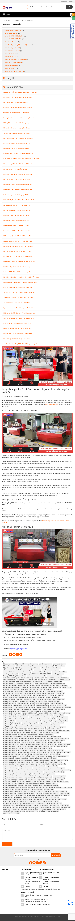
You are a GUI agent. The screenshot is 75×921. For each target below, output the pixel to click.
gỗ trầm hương (15, 689)
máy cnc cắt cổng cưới (23, 721)
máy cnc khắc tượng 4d (10, 760)
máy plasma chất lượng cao (45, 795)
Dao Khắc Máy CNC (11, 42)
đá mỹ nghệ (42, 676)
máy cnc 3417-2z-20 (38, 715)
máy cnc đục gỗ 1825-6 (26, 738)
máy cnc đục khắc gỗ (54, 742)
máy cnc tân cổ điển (23, 770)
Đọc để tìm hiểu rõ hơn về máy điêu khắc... (16, 102)
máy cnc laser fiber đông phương (27, 764)
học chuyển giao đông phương (52, 691)
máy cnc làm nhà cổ (24, 762)
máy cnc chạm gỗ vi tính (52, 728)
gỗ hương (44, 687)
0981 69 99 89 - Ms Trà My (33, 878)
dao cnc (49, 676)
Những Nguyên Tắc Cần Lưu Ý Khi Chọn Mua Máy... (19, 313)
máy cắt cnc (56, 697)
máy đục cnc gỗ (42, 779)
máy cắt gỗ (19, 699)
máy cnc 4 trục (23, 717)
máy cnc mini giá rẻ (44, 764)
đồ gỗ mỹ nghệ (39, 677)
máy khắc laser (49, 789)
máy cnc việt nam (8, 778)
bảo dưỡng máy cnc (45, 664)
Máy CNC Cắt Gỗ (10, 54)
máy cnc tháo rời (48, 770)
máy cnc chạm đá (8, 728)
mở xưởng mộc (27, 799)
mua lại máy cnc (38, 799)
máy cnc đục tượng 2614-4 (25, 746)
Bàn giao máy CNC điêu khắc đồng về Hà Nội (17, 164)
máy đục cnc (32, 779)
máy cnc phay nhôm (25, 768)
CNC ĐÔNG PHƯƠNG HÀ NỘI (41, 674)
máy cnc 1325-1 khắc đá (43, 707)
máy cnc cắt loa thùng (21, 725)
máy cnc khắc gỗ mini (35, 758)
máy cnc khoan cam (25, 760)
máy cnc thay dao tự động (63, 770)
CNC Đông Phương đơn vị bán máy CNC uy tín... (18, 318)
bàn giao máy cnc (32, 664)
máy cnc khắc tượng (50, 758)
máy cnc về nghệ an (59, 776)
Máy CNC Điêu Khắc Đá (12, 51)
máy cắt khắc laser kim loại (28, 701)
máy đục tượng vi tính (25, 785)
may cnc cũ (17, 732)
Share (4, 655)
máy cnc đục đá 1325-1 (42, 736)
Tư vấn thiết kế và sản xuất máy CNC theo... (17, 303)
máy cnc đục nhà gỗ (64, 744)
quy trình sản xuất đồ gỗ (10, 803)
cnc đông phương (24, 674)
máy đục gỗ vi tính (62, 781)
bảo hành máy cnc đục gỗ (46, 666)
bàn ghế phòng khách (18, 664)
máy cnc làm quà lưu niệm (53, 762)
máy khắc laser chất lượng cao (12, 791)
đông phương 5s (50, 677)
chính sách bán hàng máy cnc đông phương (17, 672)
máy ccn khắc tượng (56, 703)
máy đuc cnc (23, 779)
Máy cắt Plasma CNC (11, 65)
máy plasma (31, 795)
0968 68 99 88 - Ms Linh (33, 882)
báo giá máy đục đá (59, 664)
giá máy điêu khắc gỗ (10, 685)
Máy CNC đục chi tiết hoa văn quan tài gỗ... (16, 215)
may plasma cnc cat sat (62, 795)
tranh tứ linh (56, 807)
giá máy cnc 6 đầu (9, 681)
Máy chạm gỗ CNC (11, 56)
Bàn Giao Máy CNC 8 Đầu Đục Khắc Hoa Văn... (18, 256)
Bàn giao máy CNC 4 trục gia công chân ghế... (17, 210)
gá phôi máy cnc (32, 679)
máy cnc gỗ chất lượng (63, 752)
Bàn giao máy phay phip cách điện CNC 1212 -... (18, 251)
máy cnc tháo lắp (36, 770)
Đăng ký (71, 1)
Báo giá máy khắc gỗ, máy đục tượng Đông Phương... (20, 92)
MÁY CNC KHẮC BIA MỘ (41, 754)
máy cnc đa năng (36, 732)
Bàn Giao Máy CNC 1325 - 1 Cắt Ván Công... (17, 267)
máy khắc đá (40, 787)
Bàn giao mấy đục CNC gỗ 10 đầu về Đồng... (17, 179)
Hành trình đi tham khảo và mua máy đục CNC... (18, 246)
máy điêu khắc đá (30, 778)
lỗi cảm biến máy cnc (39, 695)
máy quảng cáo (8, 797)
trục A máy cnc (65, 807)
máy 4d (48, 697)
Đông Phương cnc (62, 677)
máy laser (39, 793)
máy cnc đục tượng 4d (42, 746)
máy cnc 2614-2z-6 (55, 713)
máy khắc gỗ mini (37, 789)
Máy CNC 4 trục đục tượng (13, 62)
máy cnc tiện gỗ (8, 772)
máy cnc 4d (46, 717)
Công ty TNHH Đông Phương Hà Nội (14, 676)
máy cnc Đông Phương (46, 734)
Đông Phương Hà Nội (52, 404)
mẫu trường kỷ (23, 697)
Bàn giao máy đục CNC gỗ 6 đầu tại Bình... (16, 148)
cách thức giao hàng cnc (32, 668)
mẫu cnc (60, 695)
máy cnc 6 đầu (7, 719)
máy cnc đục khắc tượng (11, 744)
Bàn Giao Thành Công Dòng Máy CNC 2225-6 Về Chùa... (21, 277)
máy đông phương (59, 778)
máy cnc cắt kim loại (57, 723)
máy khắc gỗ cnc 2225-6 (22, 789)
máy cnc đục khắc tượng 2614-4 (30, 744)
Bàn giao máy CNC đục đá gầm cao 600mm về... (18, 184)
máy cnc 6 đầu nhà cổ (38, 719)
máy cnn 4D (19, 778)
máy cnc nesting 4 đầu (59, 764)
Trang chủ (7, 20)
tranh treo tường (46, 807)
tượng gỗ (24, 809)
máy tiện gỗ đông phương (51, 797)
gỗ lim (50, 687)
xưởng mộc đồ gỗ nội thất (11, 813)
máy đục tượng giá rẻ (10, 785)
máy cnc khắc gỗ (8, 758)
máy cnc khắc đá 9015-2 (61, 756)
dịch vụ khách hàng (27, 677)
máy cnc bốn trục (62, 719)
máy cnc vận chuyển (25, 774)
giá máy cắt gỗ (42, 679)
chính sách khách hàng (59, 672)
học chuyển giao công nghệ (33, 691)
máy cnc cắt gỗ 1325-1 (60, 721)
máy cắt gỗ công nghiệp (44, 699)
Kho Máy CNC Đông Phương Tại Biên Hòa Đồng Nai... (20, 282)
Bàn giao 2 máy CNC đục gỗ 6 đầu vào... (16, 169)
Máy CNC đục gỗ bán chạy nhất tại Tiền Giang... (18, 174)
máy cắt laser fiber (54, 701)
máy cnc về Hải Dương (45, 776)
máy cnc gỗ (51, 752)
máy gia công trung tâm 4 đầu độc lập (15, 787)
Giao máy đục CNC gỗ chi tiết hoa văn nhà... (17, 231)
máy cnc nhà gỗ (40, 766)
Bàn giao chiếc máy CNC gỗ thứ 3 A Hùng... (16, 225)
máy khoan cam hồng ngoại (25, 793)
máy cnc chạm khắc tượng (61, 730)
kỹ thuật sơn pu (41, 693)
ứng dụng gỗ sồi (33, 809)
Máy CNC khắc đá (10, 68)
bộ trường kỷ (19, 668)
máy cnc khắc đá (55, 754)
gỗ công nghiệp (34, 687)
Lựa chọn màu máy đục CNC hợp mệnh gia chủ (18, 308)
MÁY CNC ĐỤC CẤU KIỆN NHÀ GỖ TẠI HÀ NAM (18, 200)
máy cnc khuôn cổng (9, 762)
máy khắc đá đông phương (54, 787)
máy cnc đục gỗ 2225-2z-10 (44, 738)
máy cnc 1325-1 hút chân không (25, 707)
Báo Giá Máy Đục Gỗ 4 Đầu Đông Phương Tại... (18, 333)
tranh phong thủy (34, 807)
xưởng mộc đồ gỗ (53, 811)
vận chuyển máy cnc (59, 809)
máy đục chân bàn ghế (10, 779)
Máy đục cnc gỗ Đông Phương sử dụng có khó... (18, 97)
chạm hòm (37, 670)
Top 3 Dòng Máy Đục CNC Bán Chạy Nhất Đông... (18, 297)
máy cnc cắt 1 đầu (9, 721)
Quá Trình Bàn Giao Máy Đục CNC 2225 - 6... (17, 323)
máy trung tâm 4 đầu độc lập (12, 799)
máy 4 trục (41, 697)
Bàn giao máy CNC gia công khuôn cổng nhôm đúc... (19, 261)
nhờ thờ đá (15, 801)
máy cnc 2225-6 (36, 711)
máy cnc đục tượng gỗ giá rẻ (43, 748)
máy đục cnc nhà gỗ (9, 781)
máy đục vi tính (37, 785)
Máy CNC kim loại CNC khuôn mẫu (16, 59)
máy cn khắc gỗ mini (42, 705)
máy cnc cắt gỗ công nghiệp (12, 723)
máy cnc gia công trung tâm (27, 752)
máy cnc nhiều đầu (52, 766)
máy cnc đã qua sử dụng (51, 732)
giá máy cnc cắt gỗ (38, 681)
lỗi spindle (51, 695)
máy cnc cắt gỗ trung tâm (30, 723)
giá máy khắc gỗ (35, 685)
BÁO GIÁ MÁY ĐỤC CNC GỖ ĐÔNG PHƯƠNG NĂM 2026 (21, 159)
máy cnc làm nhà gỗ (37, 762)
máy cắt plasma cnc (9, 703)
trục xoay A (6, 809)
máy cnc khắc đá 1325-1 (11, 756)
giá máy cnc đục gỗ (9, 683)
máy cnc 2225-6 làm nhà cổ (50, 711)
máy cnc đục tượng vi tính (55, 750)
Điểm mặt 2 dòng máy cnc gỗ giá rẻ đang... (16, 128)
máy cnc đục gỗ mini (58, 740)
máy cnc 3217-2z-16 (23, 715)
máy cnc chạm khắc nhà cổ (43, 730)
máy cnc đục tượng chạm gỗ (59, 746)
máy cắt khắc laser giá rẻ (11, 701)
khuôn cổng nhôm (29, 693)
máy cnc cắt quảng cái (36, 725)
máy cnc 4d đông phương (59, 717)
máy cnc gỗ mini (27, 754)
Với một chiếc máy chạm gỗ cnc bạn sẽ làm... (17, 133)
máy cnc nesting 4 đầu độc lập (12, 766)
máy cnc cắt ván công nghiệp (56, 727)
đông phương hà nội (9, 679)
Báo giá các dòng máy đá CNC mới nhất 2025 (17, 241)
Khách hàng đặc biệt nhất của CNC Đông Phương (18, 236)
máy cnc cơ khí (8, 732)
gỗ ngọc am (57, 687)
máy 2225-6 (33, 697)
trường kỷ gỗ (16, 809)
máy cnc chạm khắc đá (10, 730)
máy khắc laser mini (9, 793)
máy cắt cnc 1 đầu (9, 699)
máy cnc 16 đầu (48, 709)
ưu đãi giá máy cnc (45, 809)
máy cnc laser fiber (9, 764)
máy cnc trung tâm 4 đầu (35, 772)
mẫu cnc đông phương (10, 697)
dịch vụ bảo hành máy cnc (11, 677)
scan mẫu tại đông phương (24, 805)
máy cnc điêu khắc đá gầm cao (28, 734)
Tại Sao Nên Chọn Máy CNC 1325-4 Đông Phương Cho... (21, 344)
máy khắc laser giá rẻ (44, 791)
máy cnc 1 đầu (61, 705)
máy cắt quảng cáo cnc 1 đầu (39, 703)
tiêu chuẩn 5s (64, 805)
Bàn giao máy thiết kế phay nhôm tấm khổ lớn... (18, 189)
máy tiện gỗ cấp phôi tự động (32, 797)
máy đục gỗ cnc (51, 781)
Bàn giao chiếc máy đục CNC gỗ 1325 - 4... (16, 205)
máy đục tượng (19, 783)
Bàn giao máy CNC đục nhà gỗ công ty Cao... (17, 143)
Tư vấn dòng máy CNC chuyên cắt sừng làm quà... (19, 292)
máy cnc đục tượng (9, 746)
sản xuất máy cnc (8, 805)
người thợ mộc (62, 799)
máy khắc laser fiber (30, 791)
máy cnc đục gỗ (56, 736)
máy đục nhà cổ (8, 783)
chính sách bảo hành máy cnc (41, 672)
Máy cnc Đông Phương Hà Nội (12, 736)
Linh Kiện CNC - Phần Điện (13, 39)
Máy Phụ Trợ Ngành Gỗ (12, 48)
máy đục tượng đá (51, 783)
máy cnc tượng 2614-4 (10, 774)
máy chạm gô (7, 705)
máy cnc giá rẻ (41, 752)
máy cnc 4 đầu (58, 715)
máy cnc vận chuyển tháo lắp (12, 776)
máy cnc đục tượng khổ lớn (37, 750)
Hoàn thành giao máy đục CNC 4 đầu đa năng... (18, 328)
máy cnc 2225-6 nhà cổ (29, 713)
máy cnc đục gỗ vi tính (28, 742)
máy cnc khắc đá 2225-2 (27, 756)
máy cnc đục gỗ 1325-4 (10, 738)
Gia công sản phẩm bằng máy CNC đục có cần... (18, 287)
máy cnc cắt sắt (28, 727)
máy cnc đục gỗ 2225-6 (61, 738)
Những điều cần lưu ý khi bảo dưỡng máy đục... (18, 123)
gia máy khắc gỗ (23, 685)
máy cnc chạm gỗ (21, 728)
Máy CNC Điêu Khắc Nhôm (13, 30)
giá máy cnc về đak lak (58, 683)
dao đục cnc (57, 676)
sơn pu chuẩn (44, 805)
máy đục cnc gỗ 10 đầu (56, 779)
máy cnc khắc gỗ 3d (21, 758)
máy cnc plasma (38, 768)
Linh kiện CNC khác (11, 33)
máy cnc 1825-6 (60, 709)
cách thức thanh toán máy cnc (50, 668)
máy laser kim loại (20, 795)
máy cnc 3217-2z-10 (9, 715)
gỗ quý (64, 687)
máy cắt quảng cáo (23, 703)
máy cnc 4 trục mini (35, 717)
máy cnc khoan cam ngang (59, 760)
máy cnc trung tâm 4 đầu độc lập (54, 772)
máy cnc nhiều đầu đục (10, 768)
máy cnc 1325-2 (26, 709)
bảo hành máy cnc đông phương (26, 666)
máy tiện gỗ (18, 797)
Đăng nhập (64, 1)
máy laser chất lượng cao (51, 793)
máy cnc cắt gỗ (47, 721)
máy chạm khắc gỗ (29, 705)
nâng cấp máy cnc (50, 799)
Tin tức (16, 20)
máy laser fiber (65, 793)
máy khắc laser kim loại (60, 791)
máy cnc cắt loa (8, 725)
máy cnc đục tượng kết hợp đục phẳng (15, 750)
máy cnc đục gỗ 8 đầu (26, 740)
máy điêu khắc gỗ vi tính (44, 778)
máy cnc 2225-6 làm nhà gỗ (12, 713)
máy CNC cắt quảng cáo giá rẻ (12, 727)
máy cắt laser (42, 701)
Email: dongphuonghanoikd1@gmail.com (37, 904)
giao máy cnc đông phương (11, 687)
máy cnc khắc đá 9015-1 (44, 756)
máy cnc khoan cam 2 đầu (41, 760)
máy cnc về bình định (29, 776)
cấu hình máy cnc (8, 670)
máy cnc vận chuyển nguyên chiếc (43, 774)
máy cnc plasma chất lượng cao (54, 768)
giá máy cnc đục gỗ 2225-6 (25, 683)
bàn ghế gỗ (6, 664)
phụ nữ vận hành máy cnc (51, 801)
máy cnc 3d (49, 715)
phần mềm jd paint (35, 801)
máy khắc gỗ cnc (8, 789)
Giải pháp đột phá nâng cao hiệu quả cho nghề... (18, 107)
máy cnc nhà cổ (28, 766)
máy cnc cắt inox (44, 723)
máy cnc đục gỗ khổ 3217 (42, 740)
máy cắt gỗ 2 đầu (29, 699)
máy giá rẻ (31, 787)
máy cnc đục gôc (41, 742)
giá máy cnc (52, 679)
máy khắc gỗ (68, 787)
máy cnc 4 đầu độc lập (10, 717)
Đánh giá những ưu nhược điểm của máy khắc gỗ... (19, 118)
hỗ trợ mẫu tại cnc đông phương (13, 691)
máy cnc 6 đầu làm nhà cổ (22, 719)
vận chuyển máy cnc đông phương (14, 811)
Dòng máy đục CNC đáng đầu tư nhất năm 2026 (18, 153)
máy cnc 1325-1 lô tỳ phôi (11, 709)
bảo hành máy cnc (9, 666)
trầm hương (7, 807)
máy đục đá (21, 781)
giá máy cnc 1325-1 (64, 679)
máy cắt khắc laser (59, 699)
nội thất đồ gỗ (24, 801)
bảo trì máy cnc (60, 666)
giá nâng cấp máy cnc (48, 685)
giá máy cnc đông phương (54, 681)
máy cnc (53, 705)
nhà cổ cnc (6, 801)
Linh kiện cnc (60, 693)
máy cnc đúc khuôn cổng (49, 744)
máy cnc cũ (26, 732)
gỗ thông (6, 689)
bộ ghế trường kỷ (8, 668)
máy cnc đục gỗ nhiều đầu (11, 742)
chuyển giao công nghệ (10, 674)
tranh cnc (15, 807)
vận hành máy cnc (32, 811)
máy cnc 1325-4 (37, 709)
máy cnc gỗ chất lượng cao (11, 754)
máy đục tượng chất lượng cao (35, 783)
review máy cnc (40, 803)
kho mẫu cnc (18, 693)
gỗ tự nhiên (24, 689)
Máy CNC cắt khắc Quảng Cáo (14, 71)
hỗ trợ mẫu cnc (48, 689)
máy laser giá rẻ (8, 795)
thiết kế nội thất (54, 805)
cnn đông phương (57, 674)
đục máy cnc (21, 679)
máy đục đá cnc (31, 781)
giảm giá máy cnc (61, 685)
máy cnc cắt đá (36, 721)
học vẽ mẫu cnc (8, 693)
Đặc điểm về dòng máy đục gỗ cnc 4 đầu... (16, 112)
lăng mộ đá (51, 693)
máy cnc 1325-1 (8, 707)
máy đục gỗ (40, 781)
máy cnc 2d (66, 713)
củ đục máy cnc (32, 676)
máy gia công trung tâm (51, 785)
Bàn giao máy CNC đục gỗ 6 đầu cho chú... (16, 220)
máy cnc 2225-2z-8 (23, 711)
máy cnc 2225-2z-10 (9, 711)
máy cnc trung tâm (20, 772)
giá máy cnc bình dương (23, 681)
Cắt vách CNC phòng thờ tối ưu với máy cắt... (17, 272)
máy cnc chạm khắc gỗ (26, 730)
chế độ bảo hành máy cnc (50, 670)
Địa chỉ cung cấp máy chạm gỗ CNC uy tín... (17, 338)
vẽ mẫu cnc (42, 811)
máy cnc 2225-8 (43, 713)
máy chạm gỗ (17, 705)
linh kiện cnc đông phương (11, 695)
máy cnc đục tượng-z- (10, 752)
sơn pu (36, 805)
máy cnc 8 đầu (51, 719)
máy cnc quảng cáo (9, 770)
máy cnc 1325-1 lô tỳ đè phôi (62, 707)
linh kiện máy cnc (26, 695)
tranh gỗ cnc (23, 807)
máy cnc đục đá (28, 736)
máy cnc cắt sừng (40, 727)
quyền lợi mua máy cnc (27, 803)
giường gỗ (25, 687)
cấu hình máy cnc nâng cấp (24, 670)
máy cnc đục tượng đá (10, 748)
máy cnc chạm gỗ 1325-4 (36, 728)
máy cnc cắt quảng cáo (52, 725)
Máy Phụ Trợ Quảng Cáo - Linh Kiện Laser (18, 45)
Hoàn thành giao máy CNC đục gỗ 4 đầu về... (17, 195)
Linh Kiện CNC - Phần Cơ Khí (14, 36)
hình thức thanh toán (35, 689)
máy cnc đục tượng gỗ (26, 748)
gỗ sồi (69, 687)
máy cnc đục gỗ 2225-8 (10, 740)
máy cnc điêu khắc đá (10, 734)
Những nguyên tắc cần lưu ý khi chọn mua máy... (18, 138)
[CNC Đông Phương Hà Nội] (7, 7)
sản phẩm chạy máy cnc (54, 803)
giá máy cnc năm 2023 (42, 683)
